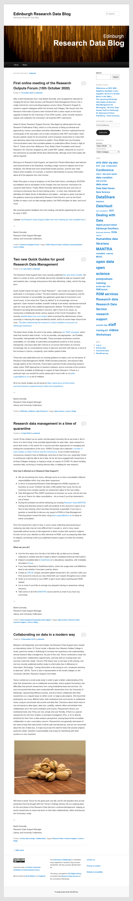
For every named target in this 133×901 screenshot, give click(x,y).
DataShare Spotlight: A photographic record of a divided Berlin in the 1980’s (107, 94)
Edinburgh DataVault (103, 232)
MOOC (99, 256)
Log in (98, 345)
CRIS (48, 244)
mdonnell (32, 73)
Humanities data (107, 239)
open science (59, 411)
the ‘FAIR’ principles (70, 332)
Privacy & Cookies (94, 866)
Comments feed (102, 350)
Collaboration (41, 838)
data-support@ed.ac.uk (62, 515)
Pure (30, 563)
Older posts (18, 850)
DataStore (100, 201)
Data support (46, 620)
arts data (102, 162)
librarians (102, 243)
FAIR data (24, 411)
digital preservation (106, 224)
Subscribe (103, 132)
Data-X (98, 174)
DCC (111, 210)
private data (100, 286)
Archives (99, 143)
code (103, 166)
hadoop (98, 235)
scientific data (101, 325)
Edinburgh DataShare (107, 228)
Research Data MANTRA (75, 502)
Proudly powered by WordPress (66, 892)
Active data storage (27, 838)
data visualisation (102, 211)
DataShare (45, 559)
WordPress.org (102, 353)
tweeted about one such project (34, 316)
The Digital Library (74, 873)
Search (98, 73)
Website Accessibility (95, 872)
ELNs (114, 232)
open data (105, 261)
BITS (98, 166)
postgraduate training (104, 281)
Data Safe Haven (105, 188)
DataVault (104, 205)
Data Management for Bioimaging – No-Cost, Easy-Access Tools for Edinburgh (107, 107)
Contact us (91, 859)
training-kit (102, 330)
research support (19, 622)
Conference (105, 170)
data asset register (109, 174)
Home (16, 65)
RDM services (107, 293)
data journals (101, 181)
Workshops (103, 334)
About (25, 65)
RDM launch (102, 289)
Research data (56, 244)
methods (109, 253)
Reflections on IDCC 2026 (106, 88)
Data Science (103, 192)
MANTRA (42, 591)
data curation (104, 177)
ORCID (30, 572)
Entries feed (101, 348)
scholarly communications (72, 244)
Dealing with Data (105, 218)
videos (113, 330)
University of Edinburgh (62, 859)
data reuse (102, 184)
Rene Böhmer (30, 876)
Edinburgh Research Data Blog (42, 13)
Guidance (31, 411)
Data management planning (30, 620)
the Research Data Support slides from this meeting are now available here (52, 219)
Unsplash (41, 876)
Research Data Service (106, 306)
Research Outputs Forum (29, 244)
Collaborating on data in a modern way (44, 634)
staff (112, 324)
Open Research (42, 411)
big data (113, 162)
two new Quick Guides (72, 274)
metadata (100, 253)
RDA (108, 286)
